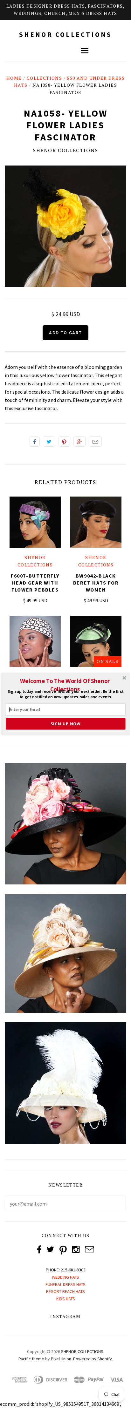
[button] (65, 685)
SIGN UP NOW (65, 723)
